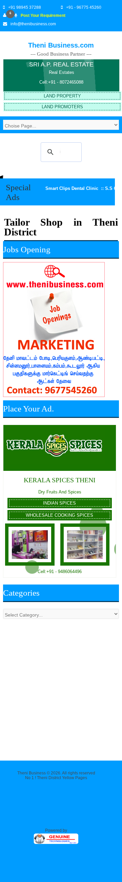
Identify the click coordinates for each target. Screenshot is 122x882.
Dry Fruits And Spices (59, 491)
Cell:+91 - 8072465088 (61, 82)
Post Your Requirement (43, 15)
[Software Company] (56, 843)
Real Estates (61, 72)
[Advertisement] (61, 686)
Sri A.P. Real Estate (61, 64)
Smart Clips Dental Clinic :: (68, 188)
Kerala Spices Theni (60, 480)
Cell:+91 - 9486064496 (60, 571)
